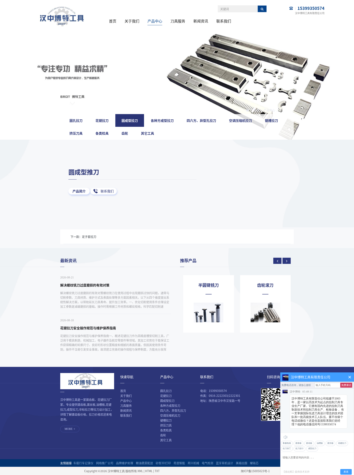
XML (140, 471)
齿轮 (124, 133)
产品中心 (155, 21)
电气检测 (207, 463)
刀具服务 (177, 21)
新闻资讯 (200, 21)
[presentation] (277, 261)
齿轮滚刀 (265, 285)
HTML (149, 471)
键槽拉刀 (271, 120)
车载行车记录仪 (83, 463)
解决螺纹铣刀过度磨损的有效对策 (84, 285)
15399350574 (310, 8)
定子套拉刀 (89, 237)
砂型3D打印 (163, 463)
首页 (112, 21)
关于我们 (132, 21)
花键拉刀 (102, 120)
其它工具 (147, 133)
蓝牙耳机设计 (224, 463)
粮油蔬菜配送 (144, 463)
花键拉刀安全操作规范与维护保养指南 (88, 327)
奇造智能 (179, 463)
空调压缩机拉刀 (240, 120)
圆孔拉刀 (76, 120)
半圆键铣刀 (208, 285)
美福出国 (241, 463)
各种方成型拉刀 (162, 120)
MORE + (70, 428)
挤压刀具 (76, 133)
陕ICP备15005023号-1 (255, 471)
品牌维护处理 (124, 463)
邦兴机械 (193, 463)
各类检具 (102, 133)
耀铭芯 (254, 463)
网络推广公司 (104, 463)
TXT (157, 471)
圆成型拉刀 (286, 110)
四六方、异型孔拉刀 (201, 120)
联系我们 (223, 21)
